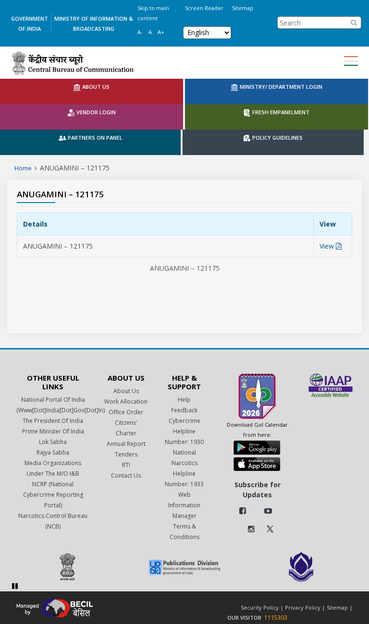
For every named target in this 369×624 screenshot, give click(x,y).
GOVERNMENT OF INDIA (29, 23)
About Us (126, 391)
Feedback (184, 410)
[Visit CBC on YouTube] (268, 511)
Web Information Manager (184, 505)
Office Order (126, 412)
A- (140, 32)
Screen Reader (204, 8)
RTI (126, 465)
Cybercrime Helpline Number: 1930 (184, 431)
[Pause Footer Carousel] (15, 586)
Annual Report (126, 444)
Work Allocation (126, 401)
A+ (161, 32)
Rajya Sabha (53, 452)
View (328, 246)
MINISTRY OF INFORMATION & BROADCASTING (93, 23)
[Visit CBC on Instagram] (251, 529)
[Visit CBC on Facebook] (242, 511)
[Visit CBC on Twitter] (270, 528)
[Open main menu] (351, 61)
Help (184, 400)
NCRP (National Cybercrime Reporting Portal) (53, 494)
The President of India (53, 421)
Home (23, 168)
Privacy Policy (302, 607)
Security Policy (260, 607)
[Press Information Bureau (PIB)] (67, 567)
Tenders (126, 454)
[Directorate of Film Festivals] (301, 567)
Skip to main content (153, 13)
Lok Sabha (53, 442)
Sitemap (242, 8)
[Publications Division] (184, 567)
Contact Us (126, 475)
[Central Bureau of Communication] (72, 63)
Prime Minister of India (53, 431)
